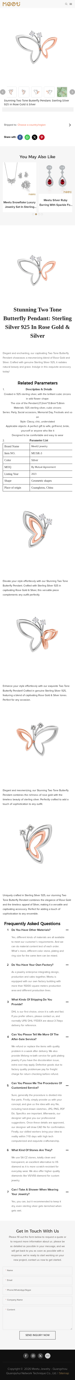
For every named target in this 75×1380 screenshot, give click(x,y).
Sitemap (64, 1373)
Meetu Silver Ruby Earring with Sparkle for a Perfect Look (55, 203)
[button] (33, 214)
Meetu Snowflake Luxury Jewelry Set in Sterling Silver (19, 205)
